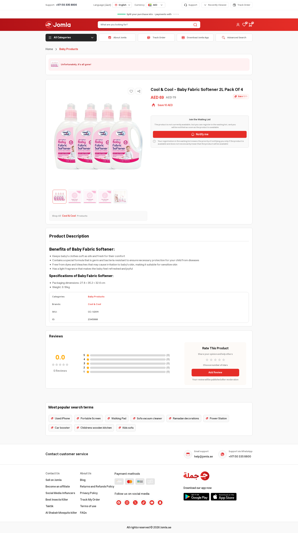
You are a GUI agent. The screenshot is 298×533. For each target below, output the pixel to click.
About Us (85, 473)
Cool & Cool (94, 304)
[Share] (139, 91)
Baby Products (96, 297)
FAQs (83, 513)
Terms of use (88, 506)
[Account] (238, 25)
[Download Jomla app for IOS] (224, 496)
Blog (83, 480)
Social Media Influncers (60, 493)
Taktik (49, 506)
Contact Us (52, 473)
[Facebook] (119, 502)
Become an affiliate (58, 487)
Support (192, 5)
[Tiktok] (143, 502)
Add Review (215, 373)
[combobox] (122, 5)
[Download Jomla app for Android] (196, 496)
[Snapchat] (160, 502)
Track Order (243, 5)
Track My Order (90, 500)
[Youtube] (152, 502)
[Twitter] (135, 502)
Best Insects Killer (57, 500)
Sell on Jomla (54, 480)
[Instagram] (127, 502)
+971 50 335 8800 (66, 5)
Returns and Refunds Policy (97, 487)
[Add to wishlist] (131, 91)
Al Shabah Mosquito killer (61, 513)
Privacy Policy (89, 493)
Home (49, 49)
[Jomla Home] (58, 24)
